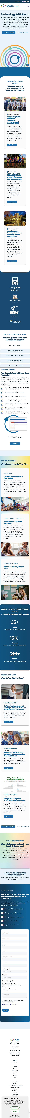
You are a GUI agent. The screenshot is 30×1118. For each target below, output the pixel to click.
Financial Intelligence (15, 1054)
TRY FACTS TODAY (8, 826)
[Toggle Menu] (17, 6)
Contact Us (15, 1096)
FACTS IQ (15, 1048)
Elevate (15, 1075)
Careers (15, 1092)
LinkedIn (13, 1043)
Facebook (11, 1043)
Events (15, 1073)
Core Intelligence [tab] (15, 346)
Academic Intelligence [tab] (15, 351)
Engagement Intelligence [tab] (15, 356)
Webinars (15, 1072)
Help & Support (15, 1094)
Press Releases (15, 1090)
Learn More (15, 443)
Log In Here (17, 1)
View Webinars (22, 32)
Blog (15, 1077)
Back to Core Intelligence (15, 437)
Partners (15, 1089)
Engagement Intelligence (15, 1052)
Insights (15, 1068)
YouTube (18, 1043)
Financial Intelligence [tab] (15, 360)
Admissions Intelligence (15, 1050)
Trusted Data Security (15, 1087)
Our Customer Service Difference (15, 1085)
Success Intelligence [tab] (15, 365)
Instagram (16, 1043)
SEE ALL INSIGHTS (23, 826)
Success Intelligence (15, 1055)
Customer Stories (15, 1062)
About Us (15, 1083)
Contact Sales (9, 32)
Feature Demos (15, 1070)
